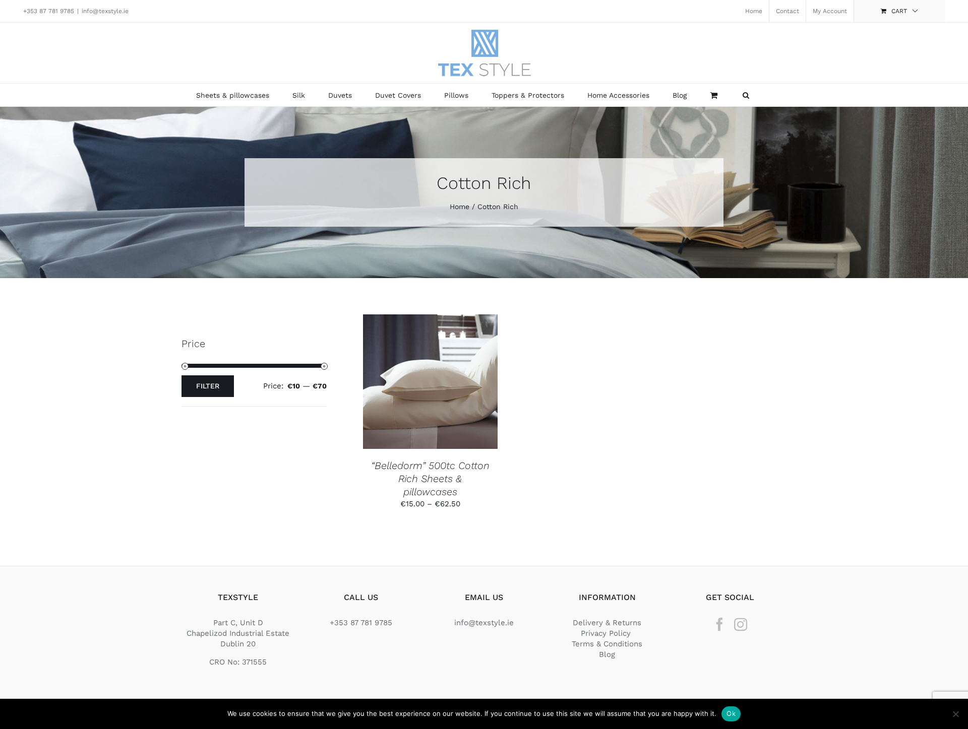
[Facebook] (719, 624)
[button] (746, 95)
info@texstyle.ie (105, 11)
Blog (607, 654)
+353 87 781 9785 (48, 11)
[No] (955, 714)
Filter (207, 386)
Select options (422, 378)
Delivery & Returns (607, 622)
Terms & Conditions (607, 643)
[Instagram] (740, 624)
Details (430, 387)
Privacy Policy (607, 633)
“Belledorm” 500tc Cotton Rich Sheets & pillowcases (430, 478)
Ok (731, 713)
